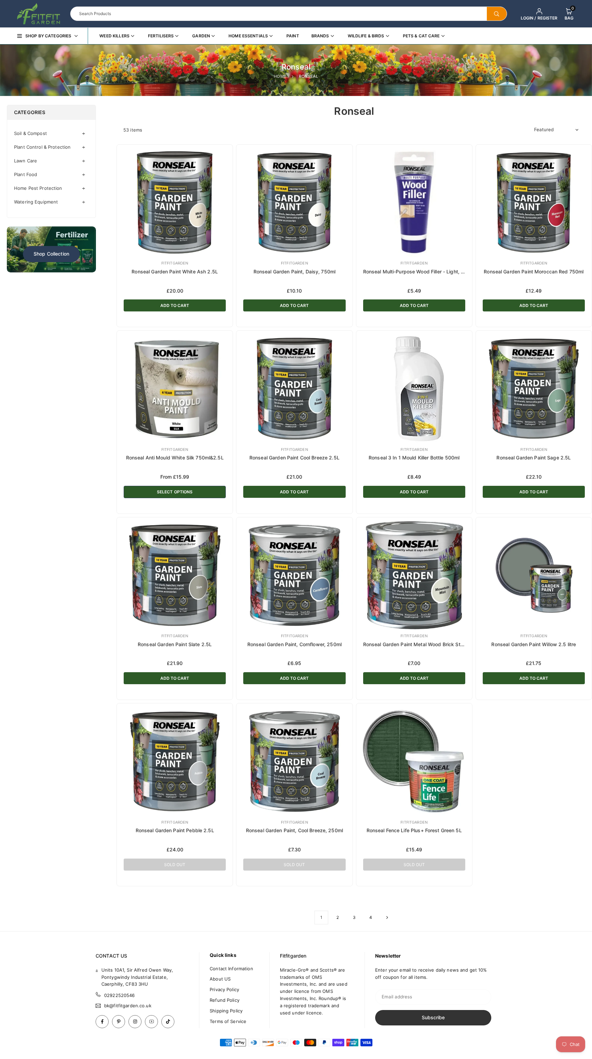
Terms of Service (228, 1021)
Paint (292, 35)
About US (220, 979)
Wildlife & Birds (366, 35)
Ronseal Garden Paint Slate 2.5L (175, 644)
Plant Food (25, 174)
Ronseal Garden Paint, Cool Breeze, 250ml (294, 830)
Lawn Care (25, 160)
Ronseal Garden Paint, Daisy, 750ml (294, 271)
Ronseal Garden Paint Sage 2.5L (533, 457)
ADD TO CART (174, 305)
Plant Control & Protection (42, 147)
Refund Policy (224, 1000)
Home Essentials (248, 35)
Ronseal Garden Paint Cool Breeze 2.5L (294, 457)
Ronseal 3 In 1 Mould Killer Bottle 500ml (414, 457)
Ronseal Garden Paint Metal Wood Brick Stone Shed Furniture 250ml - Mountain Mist (460, 644)
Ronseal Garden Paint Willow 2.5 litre (533, 644)
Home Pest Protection (38, 188)
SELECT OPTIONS (175, 491)
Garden (201, 35)
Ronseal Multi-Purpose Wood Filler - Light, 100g (418, 271)
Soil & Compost (30, 133)
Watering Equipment (36, 202)
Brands (320, 35)
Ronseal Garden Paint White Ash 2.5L (175, 271)
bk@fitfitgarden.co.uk (127, 1005)
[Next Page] (387, 917)
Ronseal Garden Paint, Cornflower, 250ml (294, 644)
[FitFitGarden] (38, 13)
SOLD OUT (174, 864)
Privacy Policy (224, 989)
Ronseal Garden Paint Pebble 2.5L (175, 830)
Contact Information (231, 968)
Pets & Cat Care (421, 35)
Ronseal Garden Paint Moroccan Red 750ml (533, 271)
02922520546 (119, 995)
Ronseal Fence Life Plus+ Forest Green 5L (414, 830)
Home (280, 76)
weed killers (114, 35)
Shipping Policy (226, 1010)
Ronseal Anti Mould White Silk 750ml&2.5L (175, 457)
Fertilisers (161, 35)
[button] (569, 14)
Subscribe (433, 1017)
